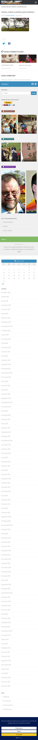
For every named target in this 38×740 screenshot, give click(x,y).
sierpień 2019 (6, 563)
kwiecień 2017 (7, 648)
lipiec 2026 (6, 297)
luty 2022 (5, 470)
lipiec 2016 (6, 669)
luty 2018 (5, 614)
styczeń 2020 (6, 546)
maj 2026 (5, 301)
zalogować (10, 80)
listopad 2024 (6, 368)
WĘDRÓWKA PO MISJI (7, 65)
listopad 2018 (6, 589)
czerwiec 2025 (7, 339)
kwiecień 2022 (7, 462)
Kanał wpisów (7, 701)
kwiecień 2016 (7, 677)
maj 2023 (5, 411)
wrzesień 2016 (7, 665)
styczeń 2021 (6, 512)
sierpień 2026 (6, 292)
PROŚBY (5, 226)
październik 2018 (7, 593)
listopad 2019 (6, 555)
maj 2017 (5, 644)
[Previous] (5, 124)
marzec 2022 (6, 466)
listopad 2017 (6, 627)
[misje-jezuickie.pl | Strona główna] (15, 2)
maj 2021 (5, 495)
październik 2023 (7, 402)
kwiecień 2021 (7, 500)
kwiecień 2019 (7, 572)
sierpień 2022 (6, 449)
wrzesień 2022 (7, 445)
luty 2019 (5, 580)
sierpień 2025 (6, 330)
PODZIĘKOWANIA (8, 222)
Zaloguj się (6, 697)
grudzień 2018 (7, 584)
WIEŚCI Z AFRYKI (7, 231)
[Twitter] (35, 84)
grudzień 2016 (7, 660)
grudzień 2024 (7, 364)
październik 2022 (7, 440)
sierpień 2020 (6, 529)
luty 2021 (5, 508)
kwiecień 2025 (7, 347)
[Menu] (35, 2)
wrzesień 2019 (7, 559)
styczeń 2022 (6, 474)
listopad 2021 (6, 483)
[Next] (33, 124)
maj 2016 (5, 673)
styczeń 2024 (6, 394)
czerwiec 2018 (7, 601)
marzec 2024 (6, 385)
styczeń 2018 (6, 618)
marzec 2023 (6, 419)
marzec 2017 (6, 652)
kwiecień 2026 (7, 305)
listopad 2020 (6, 521)
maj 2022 (5, 457)
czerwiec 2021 (7, 491)
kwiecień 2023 (7, 415)
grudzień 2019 (7, 550)
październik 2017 (7, 631)
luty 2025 (5, 356)
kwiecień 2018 (7, 605)
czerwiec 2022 (7, 453)
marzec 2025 (6, 352)
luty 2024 (5, 390)
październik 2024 (7, 373)
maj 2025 (5, 343)
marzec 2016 (6, 682)
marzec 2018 (6, 610)
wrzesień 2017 (7, 635)
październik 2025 (7, 326)
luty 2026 (5, 313)
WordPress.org (7, 709)
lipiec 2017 (6, 639)
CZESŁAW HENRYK (9, 15)
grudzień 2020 (7, 517)
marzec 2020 (6, 542)
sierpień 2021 (6, 487)
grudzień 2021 (7, 479)
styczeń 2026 (6, 318)
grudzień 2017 (7, 622)
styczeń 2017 (6, 656)
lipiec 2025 (6, 335)
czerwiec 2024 (7, 377)
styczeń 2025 (6, 360)
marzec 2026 (6, 309)
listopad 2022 (6, 436)
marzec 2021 (6, 504)
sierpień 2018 (6, 597)
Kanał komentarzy (8, 705)
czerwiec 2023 (7, 407)
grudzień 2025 (7, 322)
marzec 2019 (6, 576)
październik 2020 (7, 525)
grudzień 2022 (7, 432)
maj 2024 (5, 381)
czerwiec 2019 (7, 567)
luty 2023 (5, 423)
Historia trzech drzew (25, 65)
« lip (2, 284)
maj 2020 (5, 534)
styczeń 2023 (6, 428)
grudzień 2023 (7, 398)
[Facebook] (32, 84)
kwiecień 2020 (7, 538)
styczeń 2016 (6, 686)
